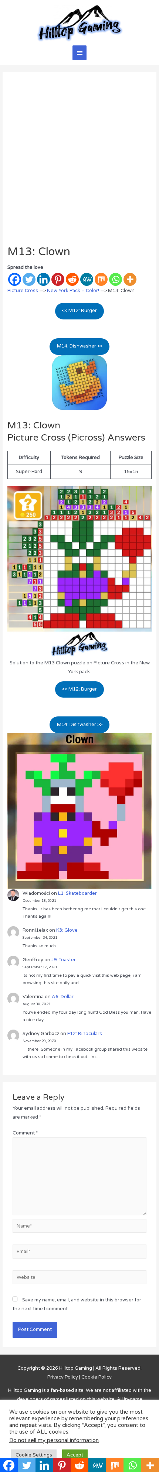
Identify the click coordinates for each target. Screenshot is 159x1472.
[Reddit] (72, 279)
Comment (25, 1133)
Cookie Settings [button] (34, 1455)
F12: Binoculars (84, 1034)
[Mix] (101, 279)
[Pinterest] (57, 279)
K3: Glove (67, 930)
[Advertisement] (79, 162)
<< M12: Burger (79, 311)
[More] (130, 279)
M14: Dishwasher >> (79, 346)
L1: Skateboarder (77, 893)
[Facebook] (14, 279)
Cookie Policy (96, 1377)
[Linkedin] (43, 279)
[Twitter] (29, 279)
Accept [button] (75, 1455)
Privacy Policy (62, 1377)
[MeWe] (86, 279)
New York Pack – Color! (73, 291)
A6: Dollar (63, 997)
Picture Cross (22, 291)
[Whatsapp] (115, 279)
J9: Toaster (63, 960)
